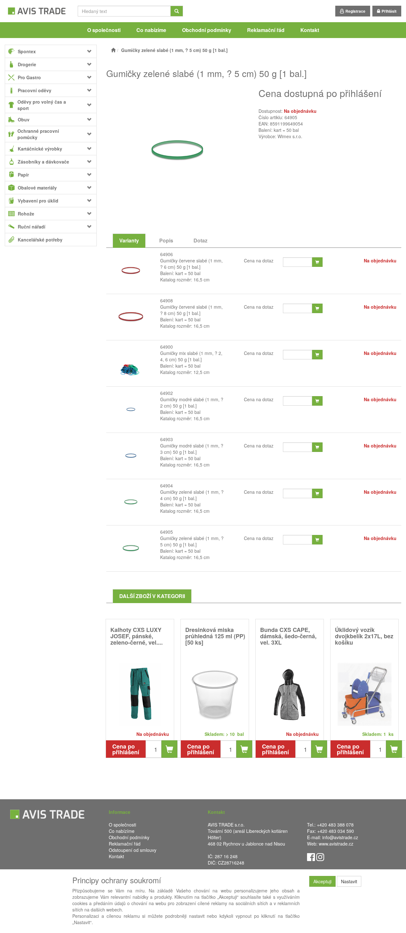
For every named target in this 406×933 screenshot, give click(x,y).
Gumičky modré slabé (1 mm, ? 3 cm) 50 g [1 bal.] (191, 448)
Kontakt (309, 30)
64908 (166, 300)
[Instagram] (320, 856)
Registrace (355, 11)
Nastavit (349, 881)
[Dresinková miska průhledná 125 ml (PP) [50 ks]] (214, 694)
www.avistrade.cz (336, 843)
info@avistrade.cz (340, 837)
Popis (166, 240)
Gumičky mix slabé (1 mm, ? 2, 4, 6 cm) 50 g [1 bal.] (191, 356)
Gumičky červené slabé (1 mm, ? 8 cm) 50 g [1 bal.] (191, 310)
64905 (166, 532)
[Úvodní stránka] (113, 50)
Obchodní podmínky (206, 30)
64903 (166, 439)
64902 (166, 393)
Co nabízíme (151, 30)
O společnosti (104, 30)
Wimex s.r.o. (290, 136)
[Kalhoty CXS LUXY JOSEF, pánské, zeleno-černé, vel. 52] (140, 694)
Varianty (129, 240)
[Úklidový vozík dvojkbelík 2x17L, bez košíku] (364, 694)
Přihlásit (389, 11)
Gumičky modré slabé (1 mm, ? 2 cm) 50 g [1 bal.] (191, 402)
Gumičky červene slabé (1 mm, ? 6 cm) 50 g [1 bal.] (191, 263)
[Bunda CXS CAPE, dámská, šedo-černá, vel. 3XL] (289, 694)
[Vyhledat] (176, 11)
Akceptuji (322, 881)
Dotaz (200, 240)
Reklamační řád (266, 30)
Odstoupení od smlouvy (132, 850)
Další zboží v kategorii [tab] (152, 596)
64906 (166, 254)
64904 (166, 485)
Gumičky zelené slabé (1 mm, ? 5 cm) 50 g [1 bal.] (192, 541)
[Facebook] (311, 856)
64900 (166, 347)
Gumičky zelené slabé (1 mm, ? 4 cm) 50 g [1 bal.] (192, 495)
